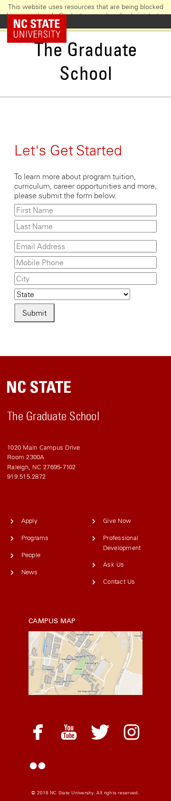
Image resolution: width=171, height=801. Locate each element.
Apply (29, 520)
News (29, 572)
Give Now (117, 520)
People (31, 555)
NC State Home (43, 21)
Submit (34, 313)
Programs (35, 537)
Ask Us (113, 564)
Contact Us (119, 581)
